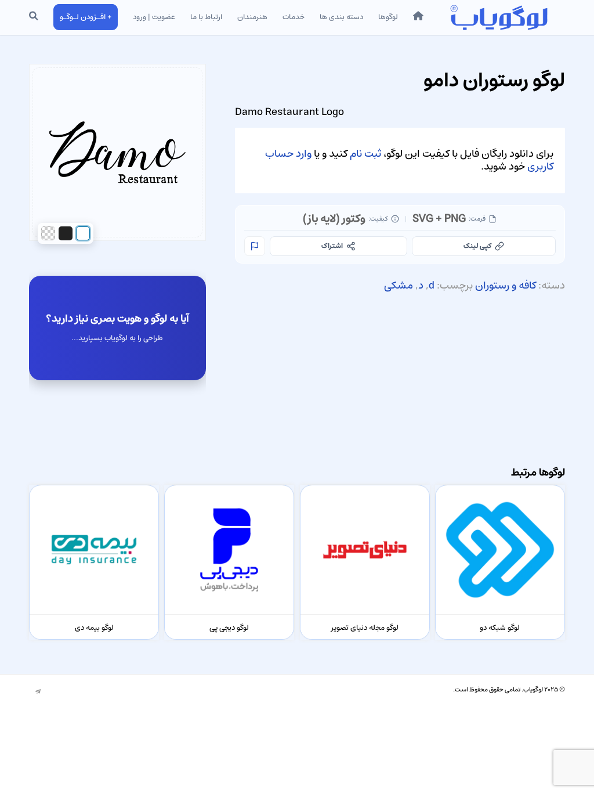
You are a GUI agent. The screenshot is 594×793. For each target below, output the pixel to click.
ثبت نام (365, 154)
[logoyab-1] (498, 17)
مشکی (398, 285)
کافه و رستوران (505, 285)
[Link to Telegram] (37, 692)
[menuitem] (418, 17)
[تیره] (66, 233)
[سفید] (83, 233)
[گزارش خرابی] (254, 246)
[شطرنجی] (48, 233)
